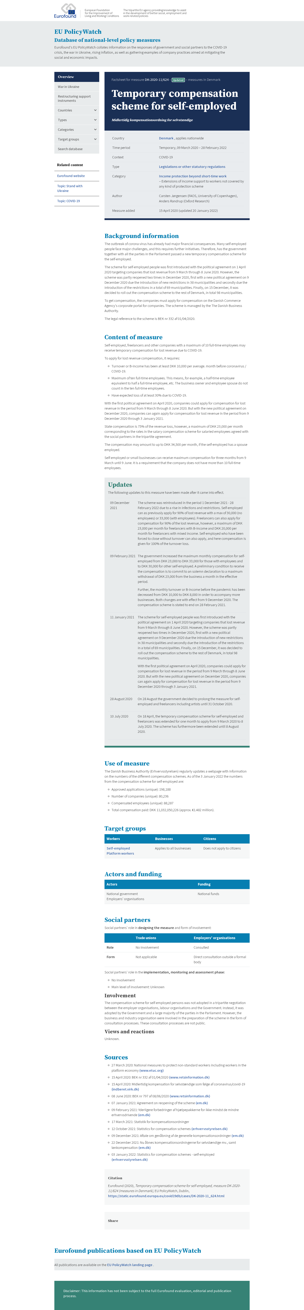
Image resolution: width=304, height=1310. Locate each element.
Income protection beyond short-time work (193, 176)
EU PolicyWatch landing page (130, 1265)
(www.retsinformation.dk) (189, 1077)
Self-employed (118, 848)
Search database (70, 148)
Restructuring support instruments (74, 98)
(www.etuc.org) (151, 1070)
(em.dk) (202, 1103)
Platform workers (120, 853)
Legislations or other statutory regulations (192, 166)
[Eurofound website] (67, 10)
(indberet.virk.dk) (125, 1089)
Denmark (166, 138)
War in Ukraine (68, 86)
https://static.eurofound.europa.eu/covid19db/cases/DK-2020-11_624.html (166, 1196)
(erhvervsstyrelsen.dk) (209, 1128)
